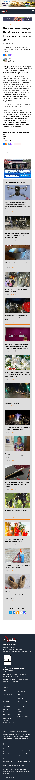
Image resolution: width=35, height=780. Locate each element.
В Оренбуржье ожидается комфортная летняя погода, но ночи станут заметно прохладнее (17, 513)
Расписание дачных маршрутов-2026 (8, 720)
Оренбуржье (7, 714)
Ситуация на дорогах (22, 698)
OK (4, 138)
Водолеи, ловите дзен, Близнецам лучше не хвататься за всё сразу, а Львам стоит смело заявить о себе (17, 375)
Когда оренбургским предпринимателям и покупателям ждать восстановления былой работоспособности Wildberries (17, 346)
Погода (20, 712)
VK (4, 134)
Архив (5, 691)
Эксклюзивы (7, 694)
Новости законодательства (24, 715)
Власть (5, 704)
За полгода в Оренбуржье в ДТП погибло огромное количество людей (17, 566)
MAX (4, 136)
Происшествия (22, 701)
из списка (6, 773)
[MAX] (11, 55)
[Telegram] (9, 55)
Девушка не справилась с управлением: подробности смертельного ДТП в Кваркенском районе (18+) (17, 235)
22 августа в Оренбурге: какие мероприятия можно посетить (14, 540)
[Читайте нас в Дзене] (21, 612)
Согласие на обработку (11, 675)
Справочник (22, 691)
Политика (21, 704)
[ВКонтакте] (4, 55)
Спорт (19, 709)
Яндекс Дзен (7, 140)
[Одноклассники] (6, 55)
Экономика (7, 706)
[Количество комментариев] (17, 211)
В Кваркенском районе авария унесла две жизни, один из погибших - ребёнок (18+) (17, 318)
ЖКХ (4, 712)
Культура (6, 709)
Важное (20, 694)
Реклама (6, 701)
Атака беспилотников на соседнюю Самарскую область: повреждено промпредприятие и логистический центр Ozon (17, 206)
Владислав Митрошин (11, 60)
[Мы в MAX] (24, 612)
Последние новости (15, 182)
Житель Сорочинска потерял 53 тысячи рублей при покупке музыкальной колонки (17, 484)
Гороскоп (6, 697)
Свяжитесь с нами (9, 645)
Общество (21, 706)
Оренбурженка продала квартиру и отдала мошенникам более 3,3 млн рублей (15, 456)
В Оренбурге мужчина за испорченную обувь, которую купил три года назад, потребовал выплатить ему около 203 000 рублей (16, 595)
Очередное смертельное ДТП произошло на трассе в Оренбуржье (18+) (17, 428)
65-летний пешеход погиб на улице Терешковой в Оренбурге (15, 402)
